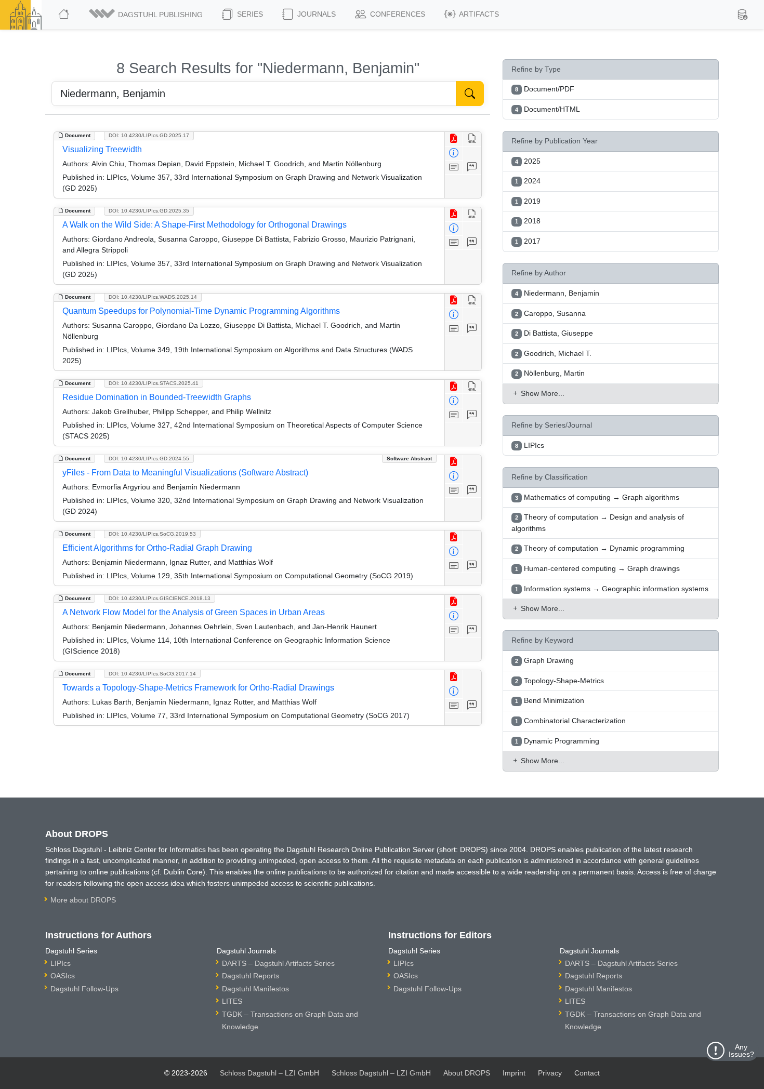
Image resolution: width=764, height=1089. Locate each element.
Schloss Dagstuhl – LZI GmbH (269, 1073)
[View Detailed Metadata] (454, 154)
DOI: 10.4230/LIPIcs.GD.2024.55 (149, 458)
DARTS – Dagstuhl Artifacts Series (278, 963)
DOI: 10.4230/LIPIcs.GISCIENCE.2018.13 (159, 598)
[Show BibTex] (472, 168)
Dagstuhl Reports (250, 976)
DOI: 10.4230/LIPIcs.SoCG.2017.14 (152, 673)
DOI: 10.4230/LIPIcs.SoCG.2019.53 (152, 534)
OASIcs (62, 976)
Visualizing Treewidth (102, 149)
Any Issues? (741, 1050)
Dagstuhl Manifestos (255, 989)
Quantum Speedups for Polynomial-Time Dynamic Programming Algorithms (201, 311)
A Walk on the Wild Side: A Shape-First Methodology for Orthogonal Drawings (204, 224)
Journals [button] (315, 14)
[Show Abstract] (454, 168)
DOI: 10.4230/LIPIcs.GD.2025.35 (149, 211)
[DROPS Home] (65, 14)
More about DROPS (83, 900)
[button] (147, 14)
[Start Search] (470, 93)
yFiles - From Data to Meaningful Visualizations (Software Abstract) (185, 472)
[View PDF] (454, 139)
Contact (587, 1073)
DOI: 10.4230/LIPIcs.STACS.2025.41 (154, 383)
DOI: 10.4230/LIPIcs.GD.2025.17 (149, 135)
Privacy (550, 1073)
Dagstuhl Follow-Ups (84, 989)
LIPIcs (60, 963)
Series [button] (249, 14)
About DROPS (466, 1073)
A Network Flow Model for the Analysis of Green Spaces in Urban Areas (193, 612)
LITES (232, 1001)
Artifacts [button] (478, 14)
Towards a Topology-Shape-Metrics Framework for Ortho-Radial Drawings (198, 687)
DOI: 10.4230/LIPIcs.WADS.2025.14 (153, 297)
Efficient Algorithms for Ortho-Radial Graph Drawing (157, 547)
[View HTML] (472, 139)
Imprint (514, 1073)
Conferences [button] (396, 14)
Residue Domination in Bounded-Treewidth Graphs (156, 397)
